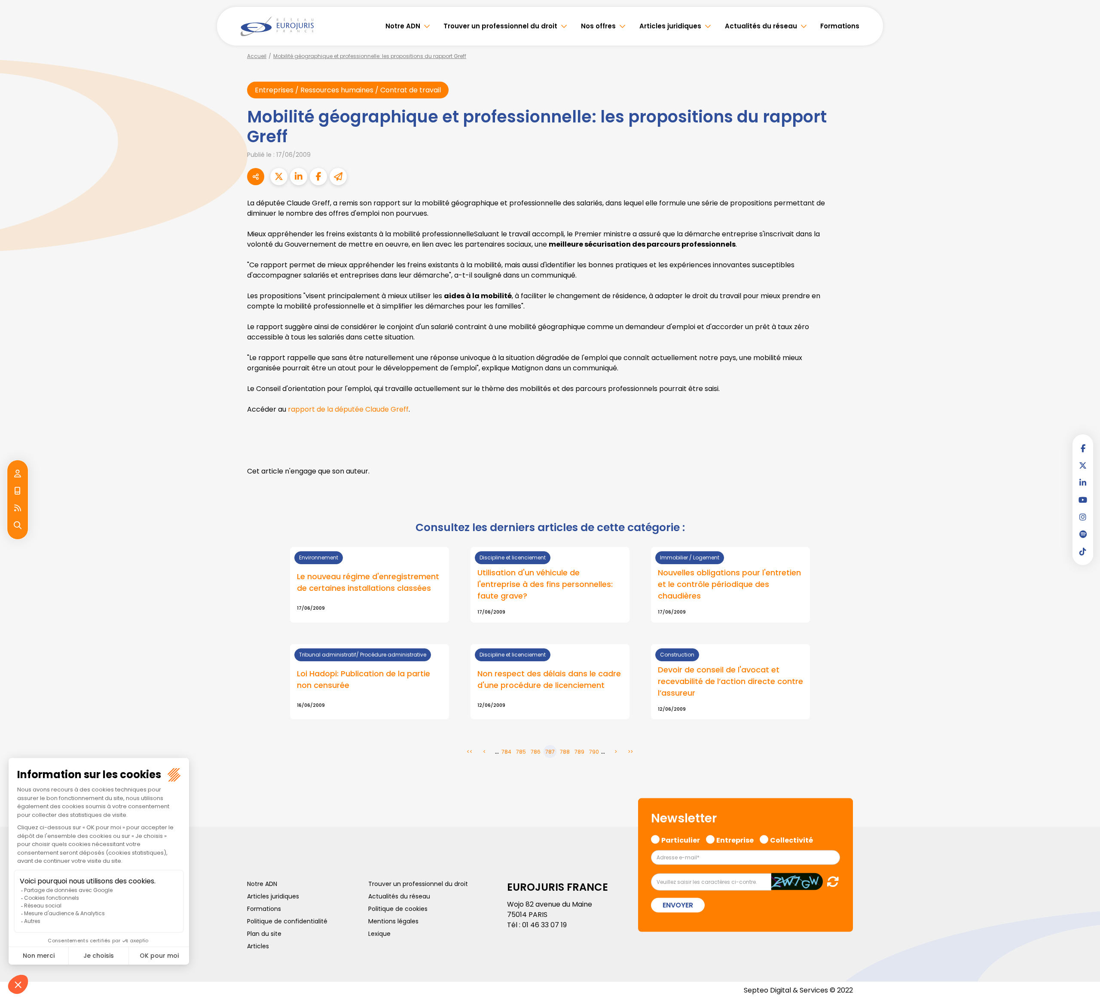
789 (579, 751)
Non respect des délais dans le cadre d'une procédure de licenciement (549, 679)
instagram (1083, 517)
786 (536, 751)
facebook (1083, 448)
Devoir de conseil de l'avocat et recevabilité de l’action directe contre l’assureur (730, 681)
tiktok (1083, 551)
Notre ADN (402, 26)
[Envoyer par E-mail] (338, 176)
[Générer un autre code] (830, 881)
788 (565, 751)
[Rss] (17, 508)
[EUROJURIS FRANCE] (277, 26)
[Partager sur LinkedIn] (298, 176)
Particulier (680, 839)
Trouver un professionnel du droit (500, 26)
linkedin (1083, 482)
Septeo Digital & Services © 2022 (798, 990)
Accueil (256, 56)
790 (594, 751)
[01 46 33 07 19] (17, 491)
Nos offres (598, 26)
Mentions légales (393, 921)
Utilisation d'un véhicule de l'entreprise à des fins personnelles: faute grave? (545, 584)
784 (506, 751)
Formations (839, 26)
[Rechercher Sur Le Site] (17, 525)
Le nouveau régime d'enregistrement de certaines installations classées (368, 582)
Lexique (379, 933)
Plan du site (264, 933)
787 (550, 751)
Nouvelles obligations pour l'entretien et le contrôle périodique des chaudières (729, 584)
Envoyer (678, 905)
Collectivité (791, 839)
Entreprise (735, 839)
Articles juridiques (670, 26)
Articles (258, 946)
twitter (1083, 465)
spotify (1083, 534)
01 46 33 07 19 (544, 925)
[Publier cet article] (278, 176)
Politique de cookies (398, 908)
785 (521, 751)
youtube (1083, 500)
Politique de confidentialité (287, 921)
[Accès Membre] (17, 474)
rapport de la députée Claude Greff (348, 409)
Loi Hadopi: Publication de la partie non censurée (363, 679)
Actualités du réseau (761, 26)
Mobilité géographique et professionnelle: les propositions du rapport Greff (369, 56)
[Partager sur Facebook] (318, 176)
